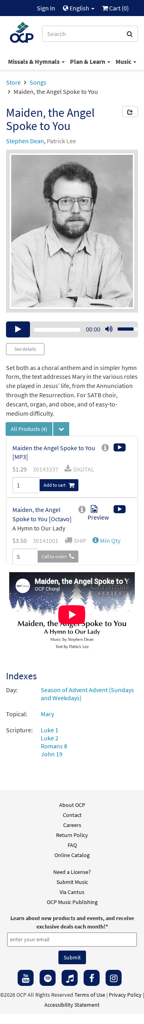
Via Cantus (72, 892)
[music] (70, 978)
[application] (72, 329)
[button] (106, 540)
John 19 (51, 754)
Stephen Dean (25, 141)
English (79, 8)
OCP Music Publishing (72, 902)
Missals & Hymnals (34, 61)
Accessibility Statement (72, 1004)
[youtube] (26, 978)
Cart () (118, 8)
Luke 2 (49, 738)
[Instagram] (114, 978)
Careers (72, 825)
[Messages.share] (130, 111)
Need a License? (72, 872)
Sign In (46, 8)
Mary (47, 714)
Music (124, 61)
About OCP (72, 805)
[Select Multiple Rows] (61, 429)
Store (13, 82)
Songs (38, 82)
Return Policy (72, 835)
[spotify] (48, 978)
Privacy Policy (125, 994)
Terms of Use (89, 994)
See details (25, 349)
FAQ (72, 845)
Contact (72, 815)
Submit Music (72, 882)
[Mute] (109, 329)
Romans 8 (54, 746)
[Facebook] (92, 978)
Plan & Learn (88, 61)
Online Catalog (72, 855)
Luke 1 (49, 730)
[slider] (123, 326)
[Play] (18, 329)
